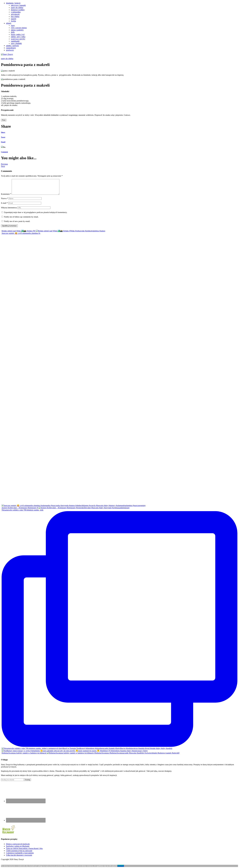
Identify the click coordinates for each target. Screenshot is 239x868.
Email (3, 142)
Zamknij (120, 866)
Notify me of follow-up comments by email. (21, 217)
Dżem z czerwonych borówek (18, 844)
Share (3, 132)
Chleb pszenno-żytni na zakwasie (19, 851)
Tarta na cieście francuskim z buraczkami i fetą (24, 848)
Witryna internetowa (9, 208)
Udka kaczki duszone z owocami (19, 855)
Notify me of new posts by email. (17, 221)
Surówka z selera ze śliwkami (17, 846)
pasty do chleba (7, 58)
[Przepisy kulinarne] (8, 834)
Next (3, 166)
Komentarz (6, 194)
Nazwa (4, 198)
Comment (4, 152)
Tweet (3, 137)
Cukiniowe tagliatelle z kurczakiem (20, 853)
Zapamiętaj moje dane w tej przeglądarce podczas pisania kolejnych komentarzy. (35, 212)
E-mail (4, 203)
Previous (4, 164)
